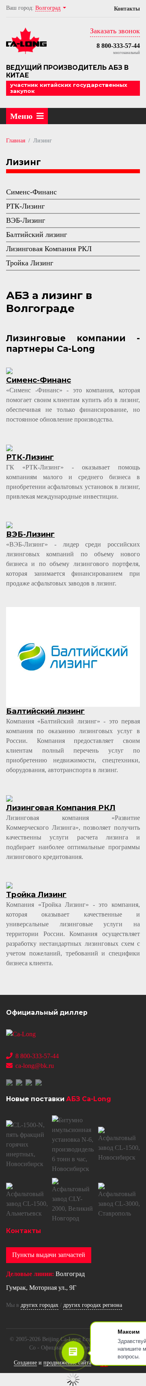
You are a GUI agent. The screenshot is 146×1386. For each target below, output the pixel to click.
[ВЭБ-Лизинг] (9, 524)
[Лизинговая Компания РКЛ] (9, 798)
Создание (25, 1363)
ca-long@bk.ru (34, 1065)
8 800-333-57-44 (118, 45)
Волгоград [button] (47, 8)
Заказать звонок (115, 31)
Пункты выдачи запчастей (48, 1254)
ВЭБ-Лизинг (25, 220)
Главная (15, 141)
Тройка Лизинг (29, 263)
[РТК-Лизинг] (9, 447)
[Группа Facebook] (20, 1081)
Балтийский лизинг (36, 234)
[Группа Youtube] (30, 1081)
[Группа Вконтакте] (10, 1081)
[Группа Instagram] (39, 1081)
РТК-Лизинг (25, 206)
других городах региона (92, 1305)
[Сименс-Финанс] (9, 370)
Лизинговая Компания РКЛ (49, 249)
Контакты (127, 9)
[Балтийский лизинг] (73, 656)
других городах (39, 1305)
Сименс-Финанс (31, 192)
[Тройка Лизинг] (9, 884)
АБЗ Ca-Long (88, 1099)
